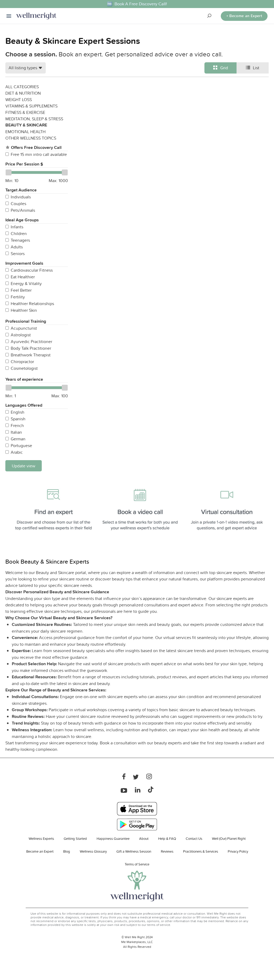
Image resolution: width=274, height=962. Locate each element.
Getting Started (75, 838)
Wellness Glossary (93, 851)
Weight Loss (18, 99)
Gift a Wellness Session (133, 851)
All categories (22, 87)
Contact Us (194, 838)
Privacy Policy (238, 851)
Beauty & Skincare (26, 125)
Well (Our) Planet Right (229, 838)
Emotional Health (25, 131)
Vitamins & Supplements (31, 106)
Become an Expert (40, 851)
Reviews (167, 851)
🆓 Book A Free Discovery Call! (137, 4)
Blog (66, 851)
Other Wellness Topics (30, 138)
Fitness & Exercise (25, 112)
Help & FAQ (167, 838)
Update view (23, 466)
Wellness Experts (41, 838)
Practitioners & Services (200, 851)
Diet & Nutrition (23, 93)
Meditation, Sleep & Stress (34, 119)
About (144, 838)
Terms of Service (137, 864)
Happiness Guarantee (113, 838)
